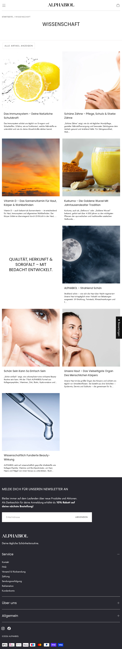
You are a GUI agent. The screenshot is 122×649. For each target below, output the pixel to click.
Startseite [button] (7, 16)
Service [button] (7, 554)
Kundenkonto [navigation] (8, 590)
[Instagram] (3, 628)
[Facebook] (9, 628)
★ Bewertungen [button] (119, 327)
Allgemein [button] (10, 615)
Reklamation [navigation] (8, 586)
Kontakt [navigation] (5, 562)
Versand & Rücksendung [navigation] (14, 571)
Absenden (81, 517)
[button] (4, 5)
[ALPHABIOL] (15, 536)
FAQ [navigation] (4, 567)
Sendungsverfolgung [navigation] (12, 581)
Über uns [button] (9, 603)
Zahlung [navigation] (6, 576)
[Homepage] (61, 5)
